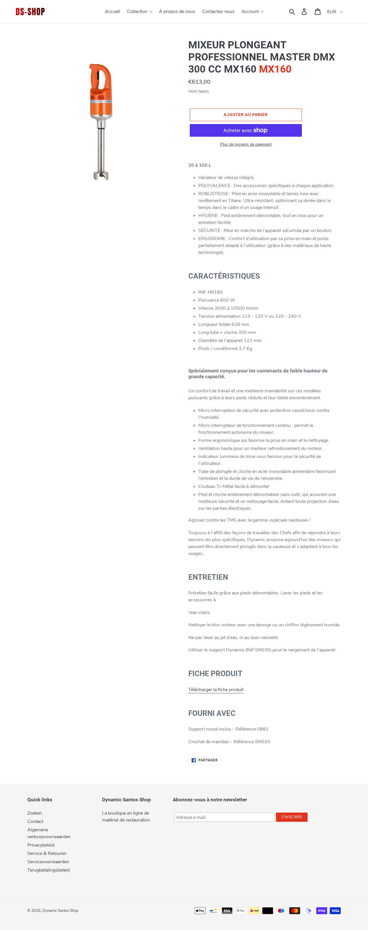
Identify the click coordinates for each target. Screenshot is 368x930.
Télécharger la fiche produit (216, 689)
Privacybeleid (40, 845)
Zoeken (34, 813)
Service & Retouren (46, 853)
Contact (35, 821)
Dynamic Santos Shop (60, 910)
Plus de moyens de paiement (246, 144)
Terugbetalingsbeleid (48, 870)
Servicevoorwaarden (48, 862)
